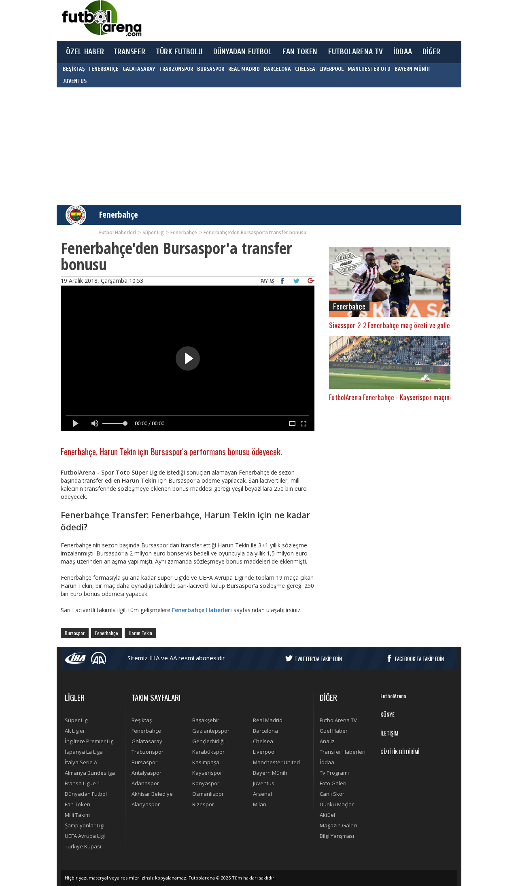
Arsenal (262, 793)
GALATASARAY (139, 69)
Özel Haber (334, 730)
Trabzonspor (147, 751)
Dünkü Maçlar (337, 804)
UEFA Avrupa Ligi (85, 835)
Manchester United (276, 762)
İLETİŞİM (389, 733)
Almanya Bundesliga (90, 772)
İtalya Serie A (81, 762)
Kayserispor (207, 772)
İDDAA (402, 51)
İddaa (327, 762)
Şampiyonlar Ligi (84, 825)
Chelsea (263, 741)
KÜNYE (387, 714)
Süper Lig (76, 720)
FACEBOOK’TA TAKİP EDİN (419, 659)
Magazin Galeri (338, 825)
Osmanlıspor (208, 793)
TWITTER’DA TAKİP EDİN (318, 659)
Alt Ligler (75, 730)
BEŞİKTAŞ (74, 69)
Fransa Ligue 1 (82, 783)
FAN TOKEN (299, 51)
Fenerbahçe (118, 214)
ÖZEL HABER (85, 51)
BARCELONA (277, 69)
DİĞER (431, 51)
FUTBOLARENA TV (355, 51)
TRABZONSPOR (176, 69)
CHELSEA (305, 69)
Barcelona (265, 730)
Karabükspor (208, 751)
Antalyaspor (146, 772)
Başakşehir (205, 720)
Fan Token (77, 804)
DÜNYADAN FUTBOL (242, 51)
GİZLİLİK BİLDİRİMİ (399, 751)
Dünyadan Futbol (86, 793)
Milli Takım (77, 814)
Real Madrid (267, 720)
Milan (259, 804)
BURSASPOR (210, 69)
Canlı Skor (332, 793)
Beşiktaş (142, 720)
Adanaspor (145, 783)
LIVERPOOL (331, 69)
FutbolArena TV (338, 720)
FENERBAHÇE (104, 69)
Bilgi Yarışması (337, 835)
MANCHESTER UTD (369, 69)
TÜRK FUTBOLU (179, 51)
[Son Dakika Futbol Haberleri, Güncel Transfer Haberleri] (101, 18)
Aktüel (327, 814)
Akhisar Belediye (152, 793)
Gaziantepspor (210, 730)
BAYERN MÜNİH (412, 69)
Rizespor (203, 804)
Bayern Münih (270, 772)
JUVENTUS (75, 81)
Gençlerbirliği (208, 741)
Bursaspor (75, 633)
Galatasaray (147, 741)
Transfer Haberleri (342, 751)
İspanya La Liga (84, 751)
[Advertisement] (297, 20)
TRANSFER (129, 51)
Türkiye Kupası (83, 846)
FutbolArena (393, 695)
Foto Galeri (333, 783)
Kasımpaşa (205, 762)
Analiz (327, 741)
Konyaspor (205, 783)
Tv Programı (334, 772)
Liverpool (264, 751)
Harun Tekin (140, 633)
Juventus (263, 783)
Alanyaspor (146, 804)
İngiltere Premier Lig (89, 741)
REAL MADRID (244, 69)
